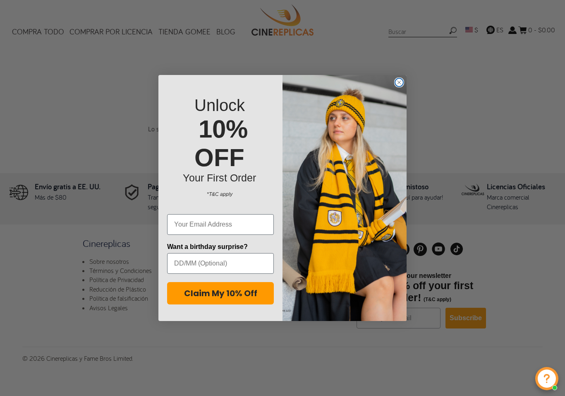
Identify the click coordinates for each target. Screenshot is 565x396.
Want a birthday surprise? (207, 246)
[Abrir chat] (546, 378)
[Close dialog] (399, 82)
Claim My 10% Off (220, 293)
